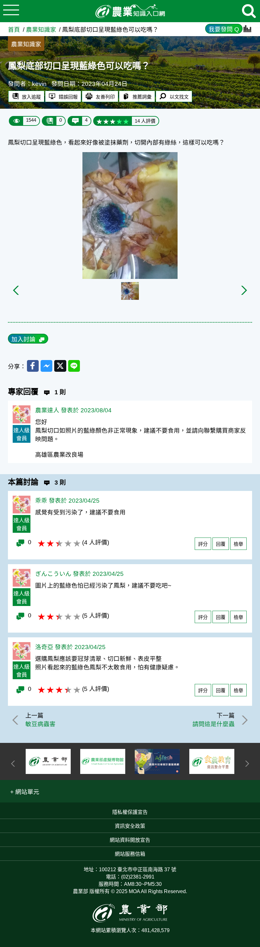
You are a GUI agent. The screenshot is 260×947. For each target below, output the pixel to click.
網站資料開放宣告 (130, 840)
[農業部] (48, 761)
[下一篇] (243, 720)
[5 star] (126, 121)
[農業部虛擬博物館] (102, 761)
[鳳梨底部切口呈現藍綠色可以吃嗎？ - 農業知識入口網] (130, 11)
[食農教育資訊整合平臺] (211, 761)
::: (257, 25)
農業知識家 (41, 29)
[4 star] (119, 121)
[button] (25, 791)
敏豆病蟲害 (40, 724)
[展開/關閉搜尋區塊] (249, 11)
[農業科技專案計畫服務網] (157, 761)
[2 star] (106, 121)
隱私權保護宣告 (130, 812)
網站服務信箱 (130, 854)
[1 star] (99, 121)
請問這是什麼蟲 (213, 724)
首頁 (14, 29)
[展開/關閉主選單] (11, 11)
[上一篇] (16, 720)
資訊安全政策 (130, 826)
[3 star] (113, 121)
